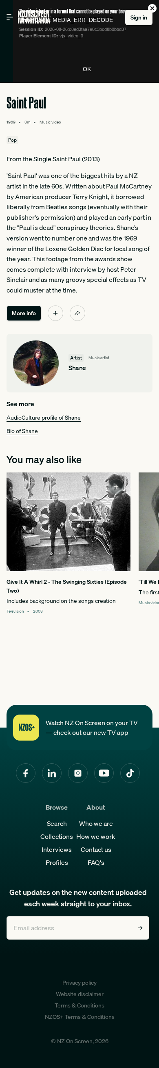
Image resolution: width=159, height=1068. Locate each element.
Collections (56, 836)
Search (57, 823)
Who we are (96, 823)
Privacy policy (79, 983)
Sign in (138, 17)
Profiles (57, 862)
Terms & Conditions (79, 1005)
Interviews (57, 849)
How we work (95, 836)
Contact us (96, 849)
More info (24, 313)
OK (87, 69)
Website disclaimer (80, 994)
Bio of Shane (22, 431)
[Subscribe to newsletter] (140, 928)
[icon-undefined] (55, 313)
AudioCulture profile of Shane (44, 417)
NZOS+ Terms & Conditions (80, 1017)
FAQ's (96, 862)
